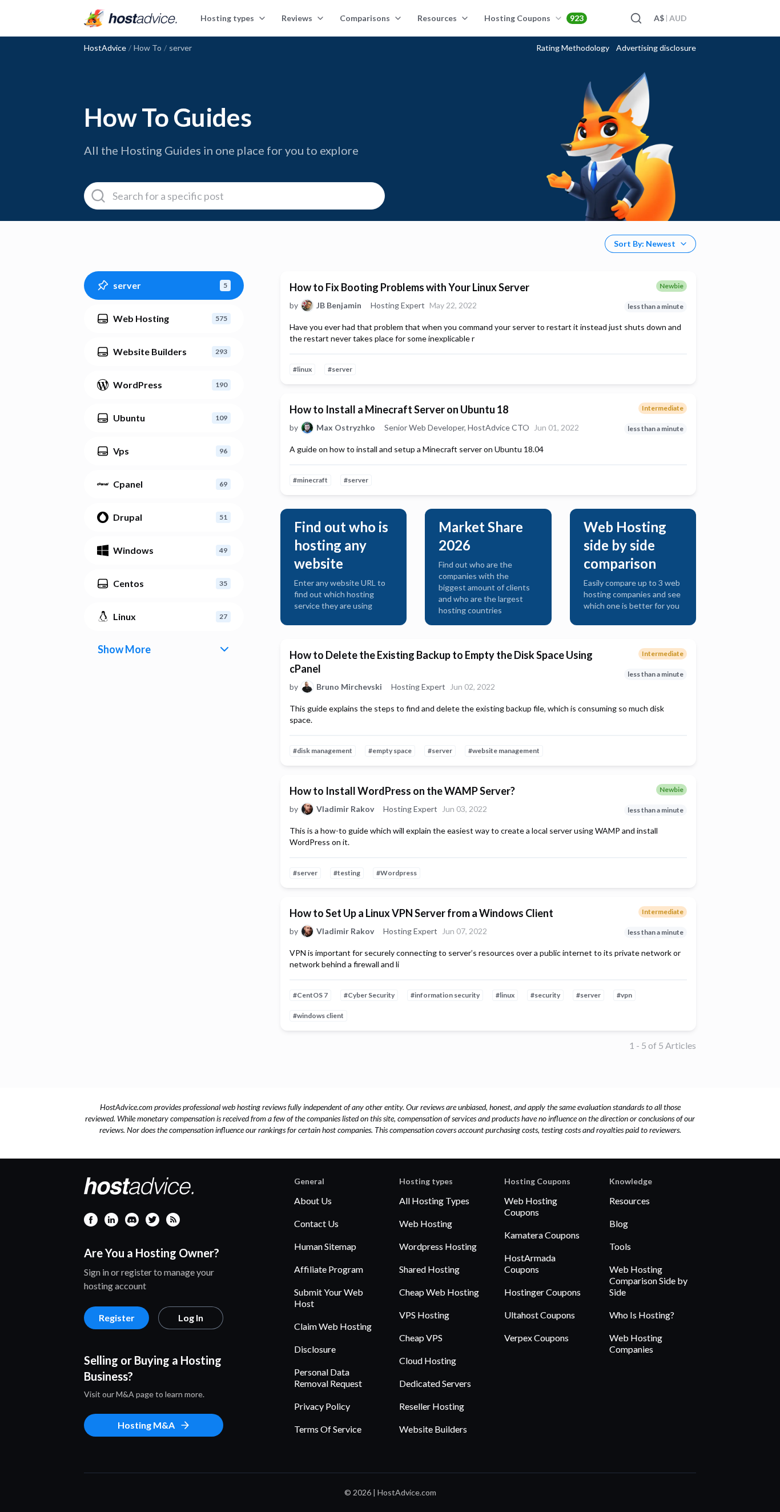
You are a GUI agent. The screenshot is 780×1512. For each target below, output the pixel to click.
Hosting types (227, 18)
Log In (190, 1317)
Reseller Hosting (431, 1406)
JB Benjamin (338, 305)
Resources (437, 18)
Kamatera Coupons (542, 1234)
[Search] (635, 18)
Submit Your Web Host (328, 1297)
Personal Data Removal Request (328, 1377)
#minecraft (310, 480)
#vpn (624, 995)
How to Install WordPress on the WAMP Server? (402, 791)
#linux (302, 369)
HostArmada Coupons (530, 1263)
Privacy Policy (322, 1406)
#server (340, 369)
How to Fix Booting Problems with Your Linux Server (409, 287)
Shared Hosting (429, 1269)
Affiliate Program (328, 1269)
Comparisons (365, 18)
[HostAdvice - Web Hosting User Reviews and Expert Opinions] (131, 18)
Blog (618, 1223)
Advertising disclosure (656, 48)
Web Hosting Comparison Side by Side (648, 1280)
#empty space (390, 750)
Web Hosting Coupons (530, 1206)
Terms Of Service (327, 1428)
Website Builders (433, 1428)
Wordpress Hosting (438, 1246)
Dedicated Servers (435, 1383)
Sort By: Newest (645, 243)
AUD (670, 18)
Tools (620, 1246)
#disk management (322, 750)
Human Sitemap (325, 1246)
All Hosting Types (434, 1200)
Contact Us (316, 1223)
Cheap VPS (421, 1337)
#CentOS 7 (310, 995)
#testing (346, 872)
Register (117, 1317)
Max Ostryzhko (345, 427)
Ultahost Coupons (539, 1314)
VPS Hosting (424, 1314)
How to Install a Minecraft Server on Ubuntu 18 (399, 409)
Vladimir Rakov (345, 809)
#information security (445, 995)
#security (545, 995)
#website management (504, 750)
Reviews (297, 18)
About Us (313, 1200)
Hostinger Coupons (542, 1291)
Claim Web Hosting (333, 1326)
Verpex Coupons (536, 1337)
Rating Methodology (572, 48)
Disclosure (315, 1349)
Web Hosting (425, 1223)
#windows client (318, 1015)
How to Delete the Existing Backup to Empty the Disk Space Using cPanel (441, 662)
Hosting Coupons (534, 18)
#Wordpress (396, 872)
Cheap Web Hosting (439, 1291)
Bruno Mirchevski (349, 686)
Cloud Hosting (427, 1360)
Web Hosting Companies (635, 1343)
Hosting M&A (146, 1424)
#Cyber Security (369, 995)
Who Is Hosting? (641, 1314)
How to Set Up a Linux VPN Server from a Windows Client (421, 913)
